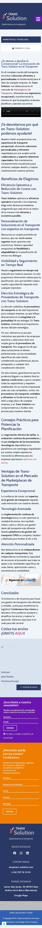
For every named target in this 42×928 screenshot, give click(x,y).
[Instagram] (21, 853)
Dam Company (31, 922)
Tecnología (22, 39)
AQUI (19, 633)
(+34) (15, 872)
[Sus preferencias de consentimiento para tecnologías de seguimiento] (4, 924)
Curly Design (20, 922)
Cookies (29, 913)
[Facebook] (15, 853)
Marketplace (9, 39)
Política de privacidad (17, 913)
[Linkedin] (27, 853)
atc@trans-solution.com (21, 867)
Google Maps (21, 895)
